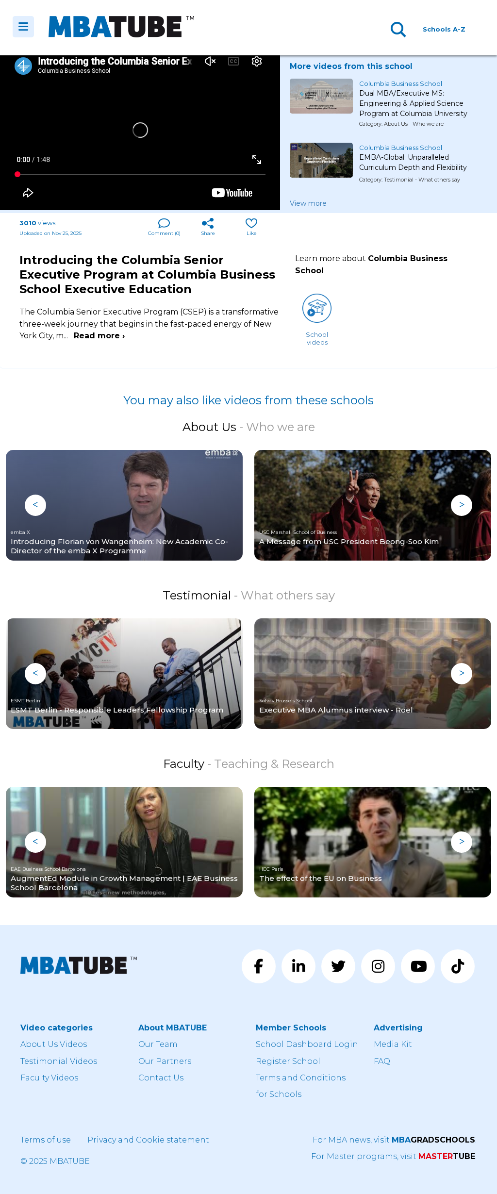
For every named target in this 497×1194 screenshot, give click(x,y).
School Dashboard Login (307, 1044)
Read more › (99, 335)
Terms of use (45, 1139)
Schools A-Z (444, 29)
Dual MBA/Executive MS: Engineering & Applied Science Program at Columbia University (413, 99)
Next (461, 505)
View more (308, 203)
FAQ (382, 1061)
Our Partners (164, 1061)
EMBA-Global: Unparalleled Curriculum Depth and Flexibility (413, 162)
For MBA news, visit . (395, 1139)
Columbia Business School (400, 83)
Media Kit (393, 1044)
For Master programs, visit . (394, 1156)
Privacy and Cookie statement (148, 1139)
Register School (288, 1061)
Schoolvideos (317, 338)
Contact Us (160, 1077)
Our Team (158, 1044)
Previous (35, 505)
